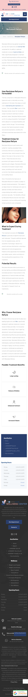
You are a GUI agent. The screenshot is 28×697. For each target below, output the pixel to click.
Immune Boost (15, 582)
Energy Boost (14, 572)
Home (4, 36)
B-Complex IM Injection (15, 577)
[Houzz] (16, 534)
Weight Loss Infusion (14, 567)
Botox (6, 440)
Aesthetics (10, 36)
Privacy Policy (14, 682)
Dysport (7, 443)
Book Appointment (14, 19)
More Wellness (15, 585)
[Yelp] (16, 7)
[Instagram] (14, 7)
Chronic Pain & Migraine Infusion (14, 575)
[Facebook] (12, 7)
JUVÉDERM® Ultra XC (10, 446)
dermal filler (21, 46)
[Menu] (25, 14)
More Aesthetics (9, 453)
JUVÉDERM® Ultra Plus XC (11, 448)
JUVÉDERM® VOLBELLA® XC (12, 451)
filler (16, 108)
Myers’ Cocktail (15, 570)
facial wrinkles (17, 52)
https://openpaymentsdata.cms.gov (9, 665)
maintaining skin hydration (13, 105)
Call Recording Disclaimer (14, 4)
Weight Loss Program (14, 565)
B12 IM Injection (15, 580)
